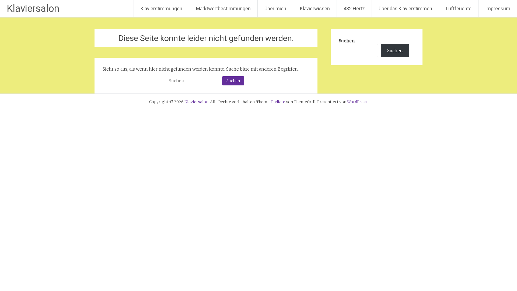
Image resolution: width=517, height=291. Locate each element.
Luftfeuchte (458, 8)
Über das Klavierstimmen (405, 8)
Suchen (347, 40)
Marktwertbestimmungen (223, 8)
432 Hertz (354, 8)
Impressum (497, 8)
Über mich (275, 8)
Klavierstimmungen (161, 8)
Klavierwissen (315, 8)
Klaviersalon (33, 8)
